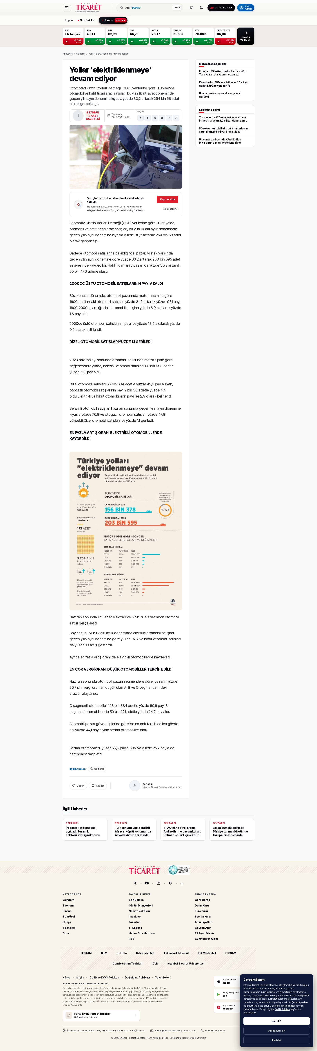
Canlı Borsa (202, 900)
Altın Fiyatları (203, 922)
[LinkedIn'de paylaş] (162, 118)
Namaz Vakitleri (139, 911)
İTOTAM (86, 953)
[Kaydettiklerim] (192, 8)
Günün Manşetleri (141, 905)
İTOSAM (230, 953)
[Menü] (67, 8)
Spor (66, 933)
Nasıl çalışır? (170, 208)
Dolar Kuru (202, 905)
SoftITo (122, 953)
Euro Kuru (201, 911)
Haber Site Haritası (142, 933)
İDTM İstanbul (207, 953)
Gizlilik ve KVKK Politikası (104, 977)
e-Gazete (135, 927)
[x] (135, 883)
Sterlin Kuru (203, 916)
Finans (67, 911)
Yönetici (148, 783)
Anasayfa (68, 53)
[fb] (170, 883)
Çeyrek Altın (203, 927)
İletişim (80, 977)
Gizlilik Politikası (282, 1009)
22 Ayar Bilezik (204, 933)
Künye (66, 977)
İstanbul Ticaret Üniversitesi (185, 963)
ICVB (155, 963)
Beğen (80, 785)
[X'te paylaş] (140, 118)
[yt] (147, 883)
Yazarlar (134, 922)
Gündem (68, 900)
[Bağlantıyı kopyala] (176, 118)
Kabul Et (277, 1021)
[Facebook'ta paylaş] (148, 118)
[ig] (158, 883)
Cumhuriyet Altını (206, 938)
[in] (182, 883)
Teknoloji (69, 927)
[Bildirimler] (201, 8)
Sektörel (80, 53)
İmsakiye (135, 916)
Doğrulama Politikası (137, 977)
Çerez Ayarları (276, 1030)
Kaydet (100, 785)
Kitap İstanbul (145, 953)
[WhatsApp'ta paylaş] (155, 118)
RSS (131, 938)
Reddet (276, 1040)
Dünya (67, 922)
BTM (104, 953)
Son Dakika (136, 900)
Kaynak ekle (167, 199)
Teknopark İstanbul (176, 953)
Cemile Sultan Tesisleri (127, 963)
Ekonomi (68, 905)
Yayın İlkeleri (162, 977)
